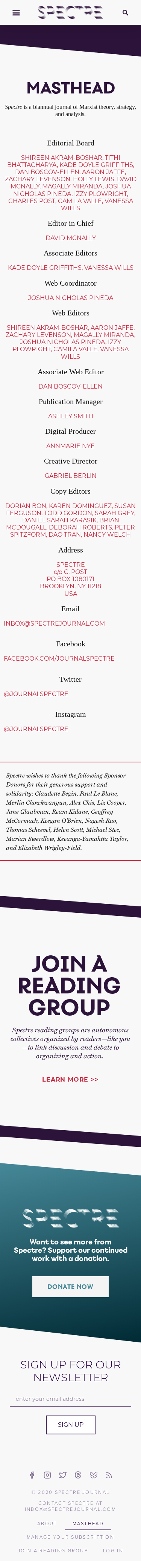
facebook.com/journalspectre (59, 658)
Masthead (88, 1523)
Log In (113, 1550)
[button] (16, 12)
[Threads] (78, 1475)
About (47, 1523)
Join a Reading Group (53, 1550)
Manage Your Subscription (70, 1536)
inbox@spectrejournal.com (54, 623)
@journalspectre (36, 694)
